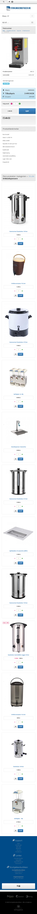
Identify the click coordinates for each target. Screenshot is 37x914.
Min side (18, 847)
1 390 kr (18, 554)
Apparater (19, 30)
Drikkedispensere (26, 30)
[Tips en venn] (9, 118)
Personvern (18, 863)
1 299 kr (18, 287)
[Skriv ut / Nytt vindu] (6, 118)
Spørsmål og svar (18, 862)
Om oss (19, 850)
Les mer (6, 83)
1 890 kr (18, 235)
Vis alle (31, 176)
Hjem (18, 843)
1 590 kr (18, 606)
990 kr (18, 658)
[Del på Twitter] (4, 118)
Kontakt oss (18, 852)
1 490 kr (18, 770)
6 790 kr (18, 822)
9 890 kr (18, 397)
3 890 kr (18, 450)
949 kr (18, 718)
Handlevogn (18, 845)
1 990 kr (18, 345)
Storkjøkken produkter (11, 30)
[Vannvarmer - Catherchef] (18, 53)
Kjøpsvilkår (18, 860)
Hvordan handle (18, 858)
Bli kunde (18, 848)
